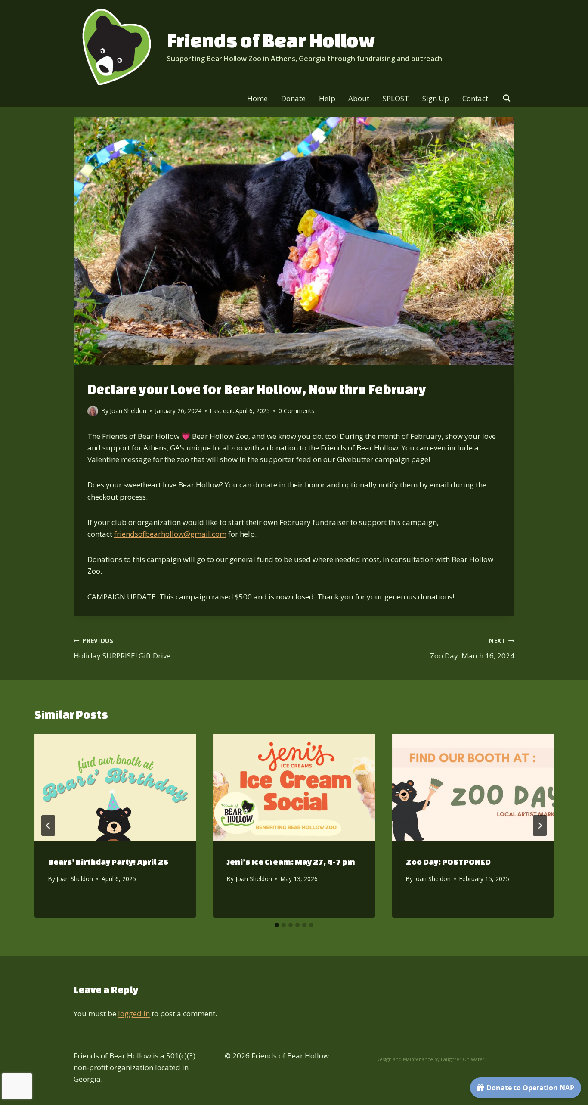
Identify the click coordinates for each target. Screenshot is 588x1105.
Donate (293, 98)
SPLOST (396, 98)
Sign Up (435, 98)
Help (327, 98)
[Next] (540, 825)
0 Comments (296, 411)
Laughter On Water (463, 1059)
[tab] (277, 925)
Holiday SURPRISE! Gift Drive (122, 648)
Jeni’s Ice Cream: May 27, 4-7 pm (291, 861)
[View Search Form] (506, 98)
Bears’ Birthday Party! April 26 (108, 861)
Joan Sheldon (74, 879)
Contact (475, 98)
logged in (134, 1013)
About (358, 98)
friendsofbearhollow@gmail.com (170, 534)
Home (257, 98)
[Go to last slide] (48, 825)
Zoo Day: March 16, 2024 (472, 648)
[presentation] (115, 787)
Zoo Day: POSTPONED (448, 861)
